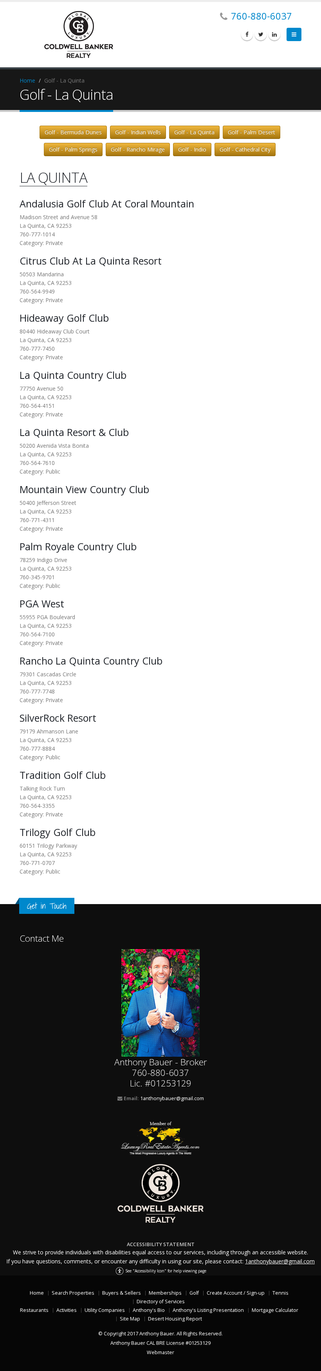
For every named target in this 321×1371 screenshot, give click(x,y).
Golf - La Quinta (194, 132)
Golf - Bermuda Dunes (73, 132)
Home (27, 80)
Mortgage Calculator (275, 1310)
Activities (66, 1310)
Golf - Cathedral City (245, 149)
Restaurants (34, 1310)
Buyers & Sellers (121, 1293)
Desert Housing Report (175, 1318)
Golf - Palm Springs (73, 149)
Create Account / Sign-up (236, 1293)
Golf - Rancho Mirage (138, 149)
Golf (194, 1293)
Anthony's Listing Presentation (208, 1310)
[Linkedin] (274, 34)
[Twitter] (261, 34)
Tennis (280, 1293)
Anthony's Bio (149, 1310)
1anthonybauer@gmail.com (172, 1098)
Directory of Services (161, 1301)
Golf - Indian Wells (138, 132)
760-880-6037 (261, 15)
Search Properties (73, 1293)
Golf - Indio (192, 149)
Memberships (165, 1293)
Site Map (130, 1318)
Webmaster (160, 1352)
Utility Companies (105, 1310)
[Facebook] (247, 34)
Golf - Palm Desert (251, 132)
